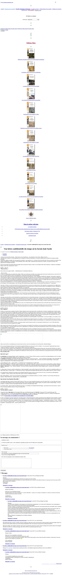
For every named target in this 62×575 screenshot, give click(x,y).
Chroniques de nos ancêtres (9, 244)
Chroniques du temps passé (21, 244)
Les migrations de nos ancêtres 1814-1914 (31, 156)
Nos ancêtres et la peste (31, 170)
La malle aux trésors (35, 9)
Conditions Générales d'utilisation (36, 573)
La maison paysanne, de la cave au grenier (31, 86)
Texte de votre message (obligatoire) (8, 454)
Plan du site (22, 573)
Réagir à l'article (4, 29)
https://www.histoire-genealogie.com (31, 570)
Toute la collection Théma (31, 218)
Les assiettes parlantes (32, 226)
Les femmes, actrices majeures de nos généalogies (31, 72)
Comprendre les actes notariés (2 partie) (31, 142)
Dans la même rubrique (31, 224)
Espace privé (44, 573)
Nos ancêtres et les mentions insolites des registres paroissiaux (31, 209)
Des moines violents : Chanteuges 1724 (32, 231)
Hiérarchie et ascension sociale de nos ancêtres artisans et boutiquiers (31, 59)
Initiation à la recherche (56, 9)
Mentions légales (27, 573)
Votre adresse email (7, 449)
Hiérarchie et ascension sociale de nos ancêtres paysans (31, 128)
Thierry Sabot (20, 251)
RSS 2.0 (17, 573)
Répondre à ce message (7, 485)
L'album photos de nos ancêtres (46, 9)
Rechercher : (25, 19)
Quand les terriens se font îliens (32, 233)
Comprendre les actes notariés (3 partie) (31, 114)
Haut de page (59, 563)
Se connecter (31, 447)
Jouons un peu (24, 10)
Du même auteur (13, 28)
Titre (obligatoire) (4, 453)
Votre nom (6, 447)
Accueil (2, 9)
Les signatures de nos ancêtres (31, 183)
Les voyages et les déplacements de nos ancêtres (31, 100)
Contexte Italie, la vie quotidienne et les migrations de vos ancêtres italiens (18, 395)
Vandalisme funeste (32, 235)
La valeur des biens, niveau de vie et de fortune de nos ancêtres (31, 196)
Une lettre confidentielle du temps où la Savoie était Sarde (14, 475)
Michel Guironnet (14, 251)
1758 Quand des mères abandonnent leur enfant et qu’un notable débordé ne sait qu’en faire (32, 229)
